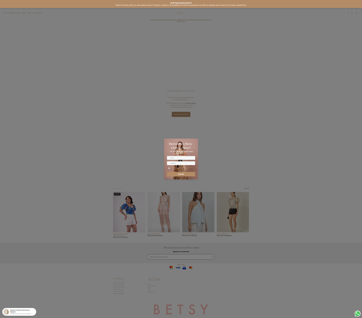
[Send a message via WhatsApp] (357, 313)
